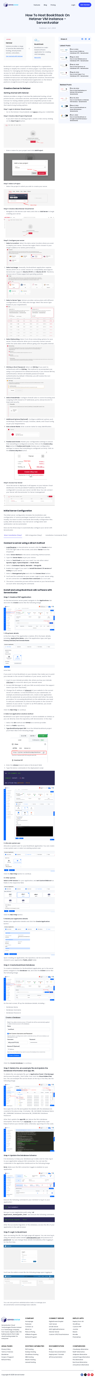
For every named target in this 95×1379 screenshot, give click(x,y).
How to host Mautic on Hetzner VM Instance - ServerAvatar (79, 101)
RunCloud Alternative (80, 1362)
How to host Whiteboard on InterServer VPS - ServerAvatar (79, 60)
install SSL (27, 1122)
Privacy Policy (6, 1349)
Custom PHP (77, 1327)
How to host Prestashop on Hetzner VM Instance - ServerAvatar (78, 92)
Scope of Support (7, 1357)
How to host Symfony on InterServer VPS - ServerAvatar (79, 67)
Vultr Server (53, 1324)
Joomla (75, 1329)
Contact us (29, 1327)
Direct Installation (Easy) (13, 535)
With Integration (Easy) (33, 535)
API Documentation (55, 1357)
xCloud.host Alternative (81, 1365)
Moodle (75, 1334)
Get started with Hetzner (14, 56)
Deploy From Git (78, 1321)
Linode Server (53, 1327)
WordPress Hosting (31, 1354)
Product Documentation (57, 1352)
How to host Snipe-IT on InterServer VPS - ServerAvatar (79, 75)
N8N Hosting (29, 1357)
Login (73, 5)
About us (28, 1329)
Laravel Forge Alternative (81, 1357)
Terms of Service (7, 1352)
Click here (9, 682)
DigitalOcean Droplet (56, 1321)
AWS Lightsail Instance (56, 1329)
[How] (82, 39)
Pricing (53, 5)
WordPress (76, 1324)
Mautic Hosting (30, 1360)
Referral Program (31, 1337)
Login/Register (11, 547)
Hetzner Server (54, 1332)
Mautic (75, 1332)
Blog (45, 5)
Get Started (84, 5)
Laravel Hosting (30, 1362)
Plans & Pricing (30, 1332)
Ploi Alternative (78, 1360)
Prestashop (77, 1337)
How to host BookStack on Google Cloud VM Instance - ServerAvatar (78, 118)
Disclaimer (5, 1354)
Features (37, 5)
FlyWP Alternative (79, 1352)
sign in (35, 112)
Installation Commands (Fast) (56, 535)
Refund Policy (6, 1360)
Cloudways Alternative (80, 1349)
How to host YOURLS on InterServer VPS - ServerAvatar (79, 52)
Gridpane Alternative (80, 1354)
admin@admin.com (33, 1238)
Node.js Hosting (30, 1352)
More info (37, 57)
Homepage (29, 1321)
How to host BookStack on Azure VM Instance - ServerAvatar (78, 109)
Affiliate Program (31, 1334)
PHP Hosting (29, 1349)
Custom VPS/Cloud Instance (59, 1334)
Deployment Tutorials (56, 1354)
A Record (28, 690)
